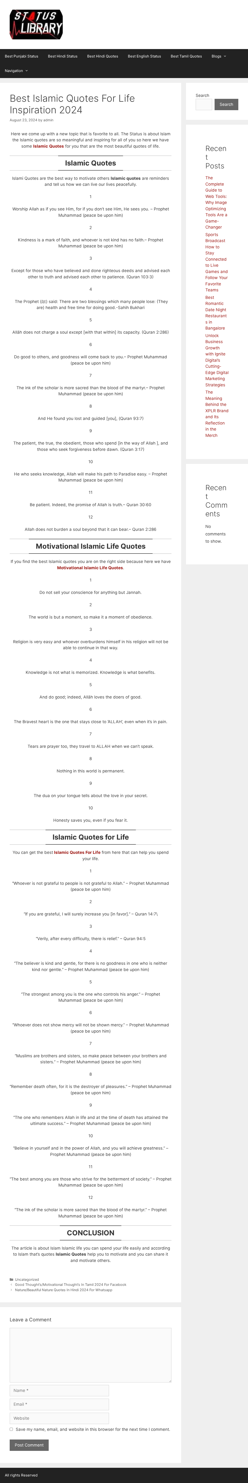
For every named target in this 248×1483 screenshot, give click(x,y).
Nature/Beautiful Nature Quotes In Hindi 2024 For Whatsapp (63, 1290)
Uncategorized (27, 1279)
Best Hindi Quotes (102, 56)
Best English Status (144, 56)
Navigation (14, 70)
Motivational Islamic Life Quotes (90, 567)
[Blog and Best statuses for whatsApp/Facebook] (36, 24)
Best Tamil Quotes (186, 56)
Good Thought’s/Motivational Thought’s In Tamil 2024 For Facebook (70, 1284)
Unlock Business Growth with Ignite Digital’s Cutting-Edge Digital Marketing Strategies (217, 360)
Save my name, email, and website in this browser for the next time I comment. (93, 1429)
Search (202, 95)
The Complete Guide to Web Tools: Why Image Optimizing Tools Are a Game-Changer (216, 202)
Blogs (216, 56)
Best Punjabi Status (21, 56)
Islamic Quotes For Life (77, 852)
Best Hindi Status (63, 56)
